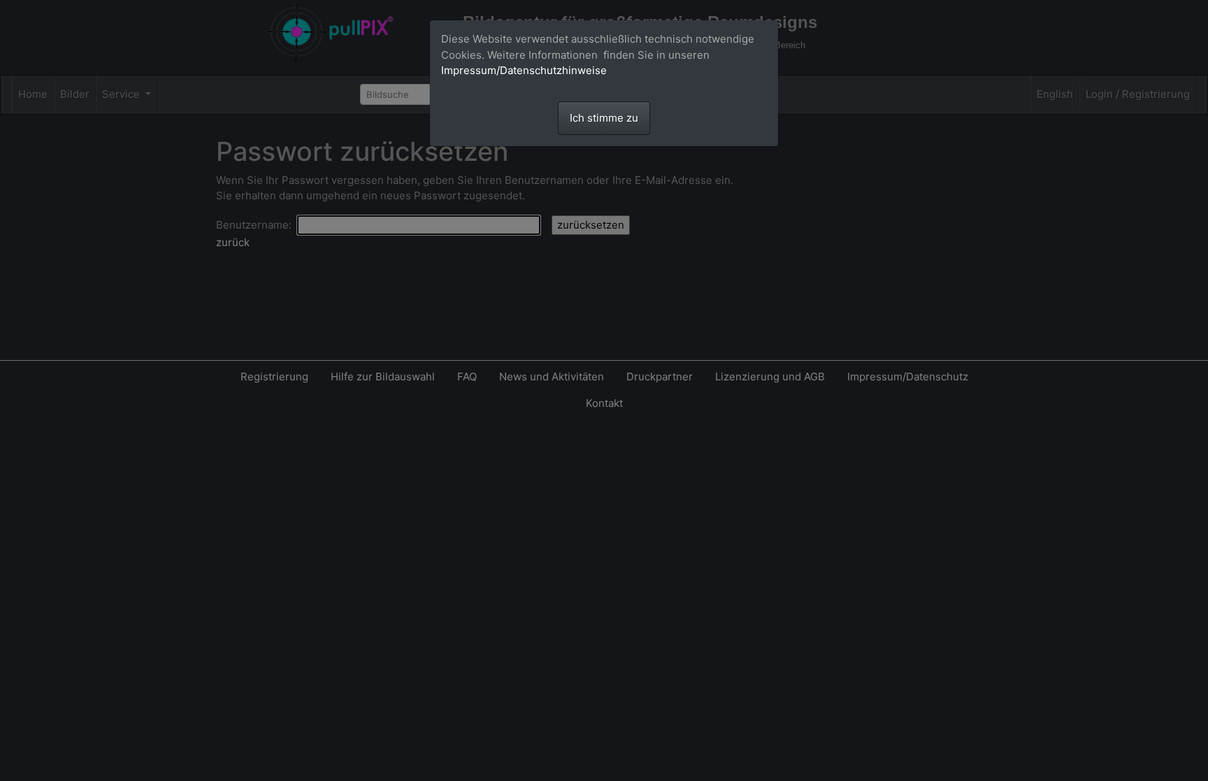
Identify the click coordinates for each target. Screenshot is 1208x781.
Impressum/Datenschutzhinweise (524, 70)
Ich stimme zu (604, 117)
